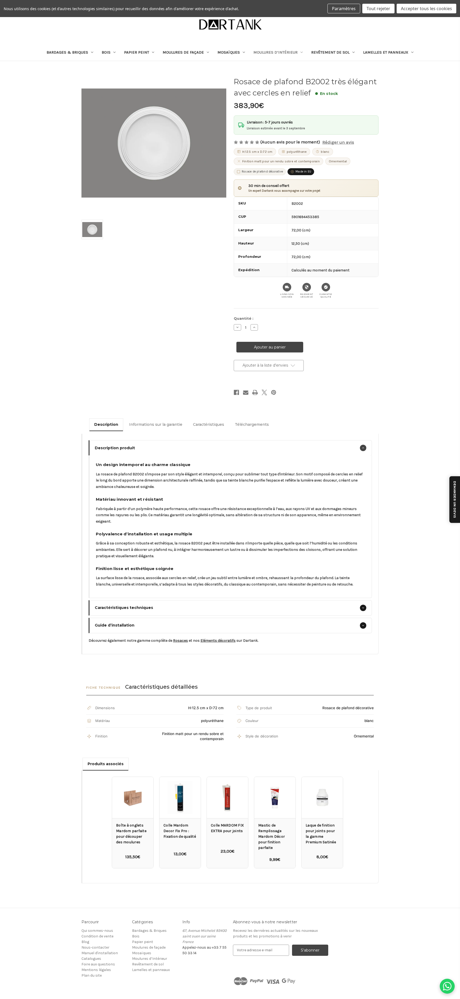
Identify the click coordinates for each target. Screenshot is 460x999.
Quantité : (243, 318)
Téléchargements (252, 424)
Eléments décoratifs (218, 640)
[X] (264, 392)
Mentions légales (96, 970)
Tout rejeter (378, 8)
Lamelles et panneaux (385, 52)
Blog (85, 942)
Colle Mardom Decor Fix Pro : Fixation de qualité (179, 831)
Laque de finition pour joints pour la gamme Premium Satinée (321, 833)
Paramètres (344, 8)
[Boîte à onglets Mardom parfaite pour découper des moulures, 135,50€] (132, 797)
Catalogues (91, 958)
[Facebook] (236, 392)
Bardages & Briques (67, 52)
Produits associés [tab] (106, 763)
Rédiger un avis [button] (338, 142)
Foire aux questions (98, 964)
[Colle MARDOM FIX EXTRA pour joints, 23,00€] (227, 797)
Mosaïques (228, 52)
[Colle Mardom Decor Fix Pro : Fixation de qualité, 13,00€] (180, 797)
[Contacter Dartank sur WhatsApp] (447, 986)
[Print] (255, 392)
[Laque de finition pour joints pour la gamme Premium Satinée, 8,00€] (322, 797)
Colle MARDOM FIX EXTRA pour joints (227, 828)
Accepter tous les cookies (426, 8)
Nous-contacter (95, 947)
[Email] (245, 392)
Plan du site (91, 975)
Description (106, 424)
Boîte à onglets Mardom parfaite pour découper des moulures (131, 833)
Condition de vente (97, 936)
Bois (106, 52)
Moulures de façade (183, 52)
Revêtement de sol (330, 52)
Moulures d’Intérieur (275, 52)
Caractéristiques (208, 424)
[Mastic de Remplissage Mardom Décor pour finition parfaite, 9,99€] (274, 797)
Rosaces (180, 640)
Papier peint (136, 52)
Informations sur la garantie (155, 424)
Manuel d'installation (99, 953)
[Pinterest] (273, 392)
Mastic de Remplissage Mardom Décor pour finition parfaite (271, 836)
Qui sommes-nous (97, 930)
